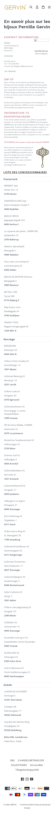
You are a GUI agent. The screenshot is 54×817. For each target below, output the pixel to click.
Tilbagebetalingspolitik (27, 769)
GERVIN (13, 804)
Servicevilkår (36, 765)
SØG (12, 760)
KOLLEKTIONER (19, 765)
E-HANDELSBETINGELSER (31, 760)
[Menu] (49, 7)
